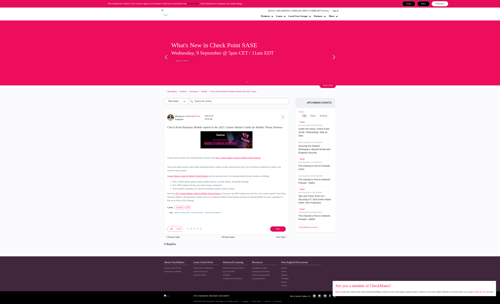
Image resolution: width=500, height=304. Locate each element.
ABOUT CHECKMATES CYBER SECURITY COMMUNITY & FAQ (298, 11)
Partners (318, 16)
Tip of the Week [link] (229, 271)
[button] (408, 3)
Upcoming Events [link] (258, 279)
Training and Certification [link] (232, 279)
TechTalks (226, 275)
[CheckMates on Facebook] (329, 296)
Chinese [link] (284, 286)
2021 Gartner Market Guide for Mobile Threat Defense (238, 158)
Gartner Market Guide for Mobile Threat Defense (187, 176)
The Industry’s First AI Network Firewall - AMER (314, 218)
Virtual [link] (312, 116)
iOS (188, 207)
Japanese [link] (284, 275)
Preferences (440, 4)
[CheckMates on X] (318, 296)
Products (265, 16)
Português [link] (285, 279)
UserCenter (278, 301)
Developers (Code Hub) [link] (260, 271)
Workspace (194, 91)
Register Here (182, 61)
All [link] (304, 116)
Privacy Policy (193, 3)
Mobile (204, 91)
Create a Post (328, 85)
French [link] (283, 271)
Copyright (245, 301)
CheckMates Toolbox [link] (259, 268)
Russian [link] (284, 282)
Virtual (302, 122)
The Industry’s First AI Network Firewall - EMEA (314, 181)
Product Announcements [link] (261, 275)
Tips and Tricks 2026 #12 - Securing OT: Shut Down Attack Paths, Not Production (314, 199)
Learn (279, 16)
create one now (480, 292)
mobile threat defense (213, 213)
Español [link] (284, 268)
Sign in (338, 292)
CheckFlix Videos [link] (199, 275)
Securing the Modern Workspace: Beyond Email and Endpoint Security (314, 149)
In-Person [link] (323, 116)
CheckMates (172, 91)
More (331, 16)
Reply (278, 229)
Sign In (336, 11)
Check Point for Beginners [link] (203, 268)
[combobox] (238, 101)
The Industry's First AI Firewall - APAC (314, 168)
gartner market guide (182, 213)
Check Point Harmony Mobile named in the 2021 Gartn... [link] (233, 91)
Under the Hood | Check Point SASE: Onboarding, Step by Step (313, 132)
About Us (268, 301)
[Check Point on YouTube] (324, 296)
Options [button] (286, 91)
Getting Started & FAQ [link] (172, 268)
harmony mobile (197, 213)
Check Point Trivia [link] (200, 271)
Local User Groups (298, 16)
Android (179, 207)
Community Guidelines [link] (172, 271)
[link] (313, 296)
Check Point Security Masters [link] (233, 268)
